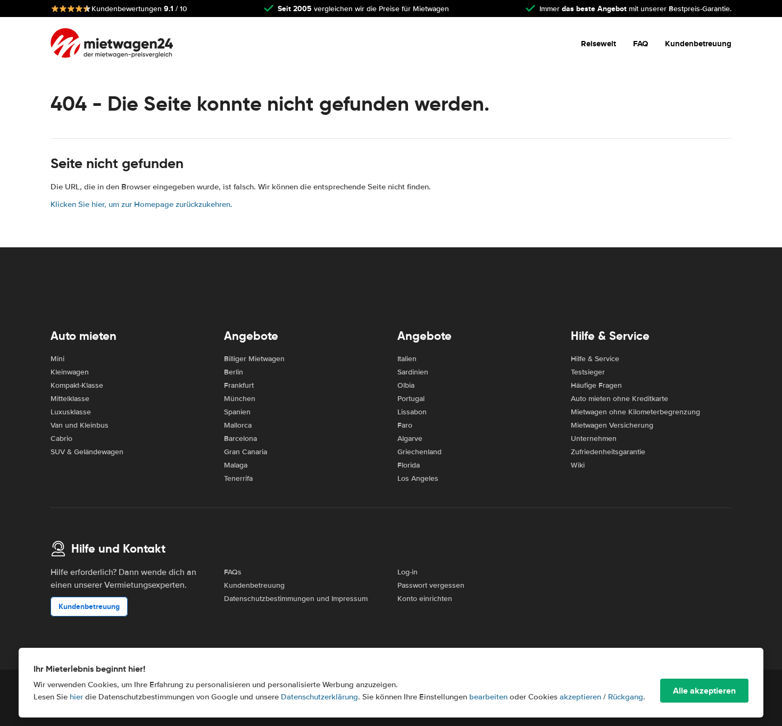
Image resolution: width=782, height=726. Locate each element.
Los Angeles (417, 478)
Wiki (578, 465)
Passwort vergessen (430, 585)
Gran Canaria (245, 451)
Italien (407, 358)
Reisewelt (598, 43)
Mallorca (238, 425)
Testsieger (588, 372)
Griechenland (419, 451)
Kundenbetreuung (698, 43)
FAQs (233, 572)
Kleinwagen (70, 372)
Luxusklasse (71, 411)
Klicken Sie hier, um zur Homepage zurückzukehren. (141, 204)
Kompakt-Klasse (77, 385)
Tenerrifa (238, 478)
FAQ (640, 43)
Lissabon (412, 411)
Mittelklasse (70, 398)
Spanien (237, 411)
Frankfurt (239, 385)
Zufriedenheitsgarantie (608, 451)
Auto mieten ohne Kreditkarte (619, 398)
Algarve (409, 438)
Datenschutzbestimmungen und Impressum (296, 598)
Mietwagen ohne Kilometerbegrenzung (635, 411)
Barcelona (240, 438)
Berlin (233, 372)
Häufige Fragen (596, 385)
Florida (408, 465)
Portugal (411, 398)
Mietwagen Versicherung (612, 425)
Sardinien (412, 372)
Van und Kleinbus (80, 425)
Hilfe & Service (595, 358)
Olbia (405, 385)
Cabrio (61, 438)
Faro (404, 425)
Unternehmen (594, 438)
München (239, 398)
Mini (57, 358)
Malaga (235, 465)
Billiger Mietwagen (254, 358)
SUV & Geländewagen (87, 451)
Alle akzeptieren (704, 691)
